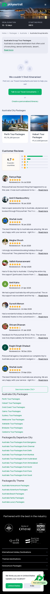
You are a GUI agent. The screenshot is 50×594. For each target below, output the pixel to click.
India (32, 585)
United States (14, 585)
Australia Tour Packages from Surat (17, 475)
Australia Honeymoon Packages (15, 485)
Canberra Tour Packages (12, 432)
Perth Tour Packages (11, 399)
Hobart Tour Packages (11, 403)
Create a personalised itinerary (25, 101)
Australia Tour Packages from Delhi (17, 450)
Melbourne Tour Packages (13, 419)
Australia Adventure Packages (15, 489)
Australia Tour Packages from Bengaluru (19, 442)
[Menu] (45, 4)
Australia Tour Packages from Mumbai (18, 454)
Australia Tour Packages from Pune (17, 471)
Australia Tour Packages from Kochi (17, 467)
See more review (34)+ (25, 389)
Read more (8, 50)
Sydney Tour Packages (12, 415)
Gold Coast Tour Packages (13, 407)
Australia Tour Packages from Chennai (18, 446)
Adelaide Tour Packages (12, 423)
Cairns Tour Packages (11, 411)
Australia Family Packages (13, 498)
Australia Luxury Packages (13, 502)
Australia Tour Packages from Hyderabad (19, 458)
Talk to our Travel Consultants (24, 92)
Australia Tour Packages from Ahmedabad (20, 463)
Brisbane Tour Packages (12, 428)
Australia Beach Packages (13, 493)
